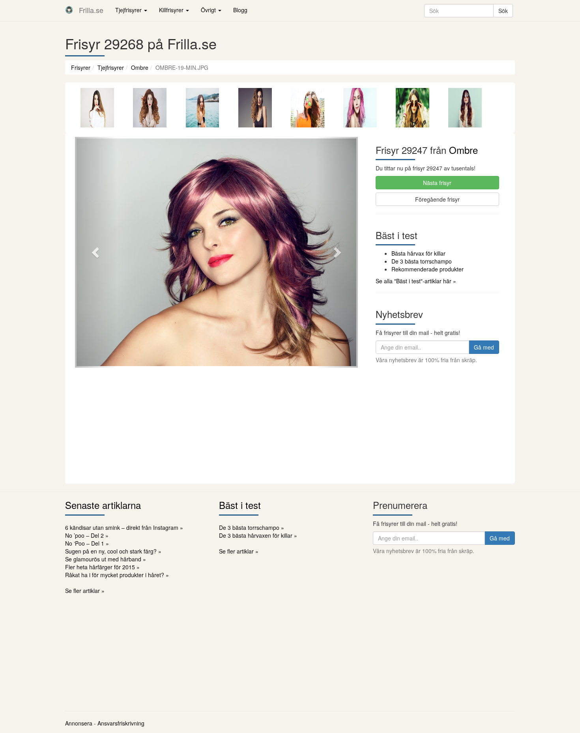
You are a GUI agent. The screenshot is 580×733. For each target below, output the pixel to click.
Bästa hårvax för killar (418, 253)
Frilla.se (91, 10)
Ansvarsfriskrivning (120, 723)
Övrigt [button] (209, 10)
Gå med (484, 347)
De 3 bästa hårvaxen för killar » (258, 535)
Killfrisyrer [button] (172, 10)
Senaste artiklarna (103, 505)
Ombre (139, 67)
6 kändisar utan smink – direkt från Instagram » (124, 527)
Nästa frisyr (437, 183)
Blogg (240, 10)
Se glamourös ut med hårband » (105, 559)
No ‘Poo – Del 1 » (87, 543)
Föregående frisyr (437, 199)
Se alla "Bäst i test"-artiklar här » (416, 281)
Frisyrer (80, 67)
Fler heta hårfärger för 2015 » (102, 567)
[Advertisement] (290, 424)
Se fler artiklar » (85, 591)
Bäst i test (240, 505)
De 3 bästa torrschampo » (251, 527)
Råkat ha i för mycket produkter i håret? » (117, 575)
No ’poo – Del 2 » (87, 535)
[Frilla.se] (69, 10)
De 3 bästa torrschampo (421, 261)
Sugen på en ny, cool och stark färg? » (113, 551)
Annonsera (78, 723)
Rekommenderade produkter (427, 269)
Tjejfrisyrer (110, 67)
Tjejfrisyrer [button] (129, 10)
